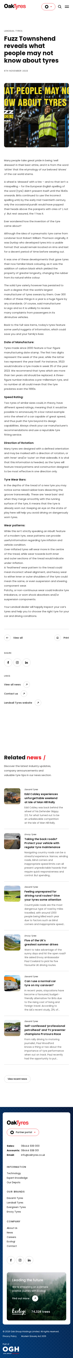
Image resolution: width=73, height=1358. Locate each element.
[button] (61, 638)
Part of (6, 1344)
